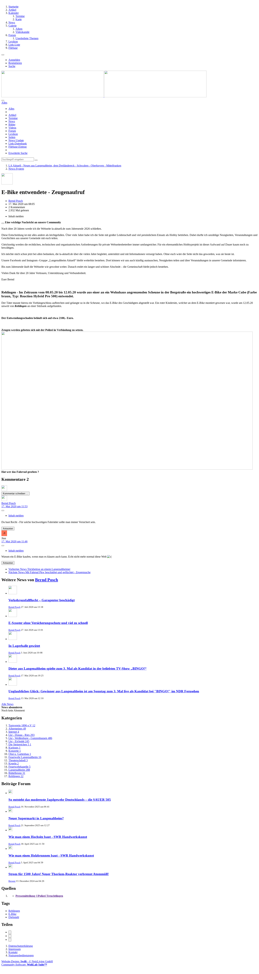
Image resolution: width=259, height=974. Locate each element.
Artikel (12, 114)
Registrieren (15, 63)
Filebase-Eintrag (17, 146)
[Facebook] (9, 932)
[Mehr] (2, 510)
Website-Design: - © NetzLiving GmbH (27, 961)
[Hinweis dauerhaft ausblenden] (2, 223)
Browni (12, 881)
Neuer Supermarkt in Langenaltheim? (36, 818)
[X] (9, 936)
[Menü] (2, 54)
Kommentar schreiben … (15, 493)
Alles (11, 108)
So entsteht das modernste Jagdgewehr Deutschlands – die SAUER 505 (59, 799)
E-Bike (12, 913)
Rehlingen (14, 910)
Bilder (11, 124)
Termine (13, 118)
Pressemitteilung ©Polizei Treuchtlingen (39, 895)
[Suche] (2, 100)
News (11, 121)
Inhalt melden (16, 515)
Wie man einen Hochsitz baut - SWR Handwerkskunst (47, 837)
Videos (12, 127)
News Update (16, 140)
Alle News (7, 704)
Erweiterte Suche (17, 153)
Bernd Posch (46, 579)
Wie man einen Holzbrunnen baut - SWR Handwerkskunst (51, 855)
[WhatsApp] (9, 940)
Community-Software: (24, 964)
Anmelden (14, 59)
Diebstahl (13, 917)
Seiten (11, 137)
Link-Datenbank (17, 143)
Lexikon (13, 134)
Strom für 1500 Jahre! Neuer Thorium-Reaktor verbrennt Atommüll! (58, 874)
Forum (12, 130)
